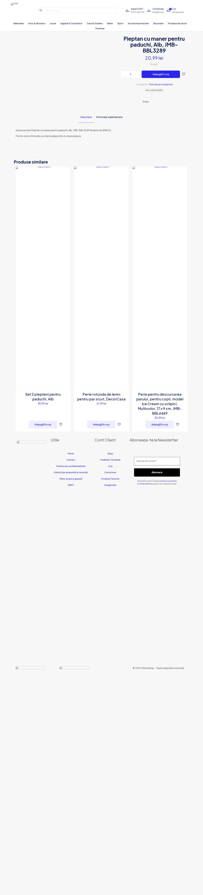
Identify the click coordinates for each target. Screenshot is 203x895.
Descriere (86, 117)
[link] (30, 777)
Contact (70, 459)
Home (71, 453)
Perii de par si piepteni (161, 84)
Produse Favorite (110, 478)
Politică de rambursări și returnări (71, 472)
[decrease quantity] (124, 74)
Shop (110, 453)
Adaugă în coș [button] (43, 424)
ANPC (71, 484)
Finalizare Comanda (110, 459)
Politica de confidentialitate (70, 466)
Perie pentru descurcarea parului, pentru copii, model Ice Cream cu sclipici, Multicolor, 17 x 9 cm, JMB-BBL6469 (159, 403)
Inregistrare (110, 484)
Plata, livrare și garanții (70, 478)
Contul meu (110, 472)
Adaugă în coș (161, 74)
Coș (110, 466)
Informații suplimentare (109, 117)
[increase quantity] (136, 74)
